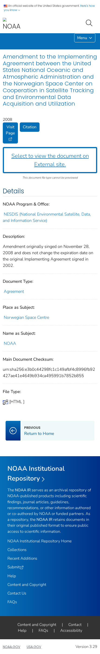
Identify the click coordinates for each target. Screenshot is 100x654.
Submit (13, 567)
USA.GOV (34, 646)
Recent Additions (22, 558)
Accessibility (71, 630)
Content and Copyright (26, 584)
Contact (75, 624)
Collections (17, 549)
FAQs (12, 602)
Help (11, 576)
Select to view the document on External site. (50, 160)
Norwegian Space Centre (27, 317)
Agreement (14, 291)
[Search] (90, 22)
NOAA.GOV (11, 646)
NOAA (10, 343)
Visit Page (10, 130)
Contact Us (16, 593)
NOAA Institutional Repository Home (39, 541)
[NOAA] (11, 24)
